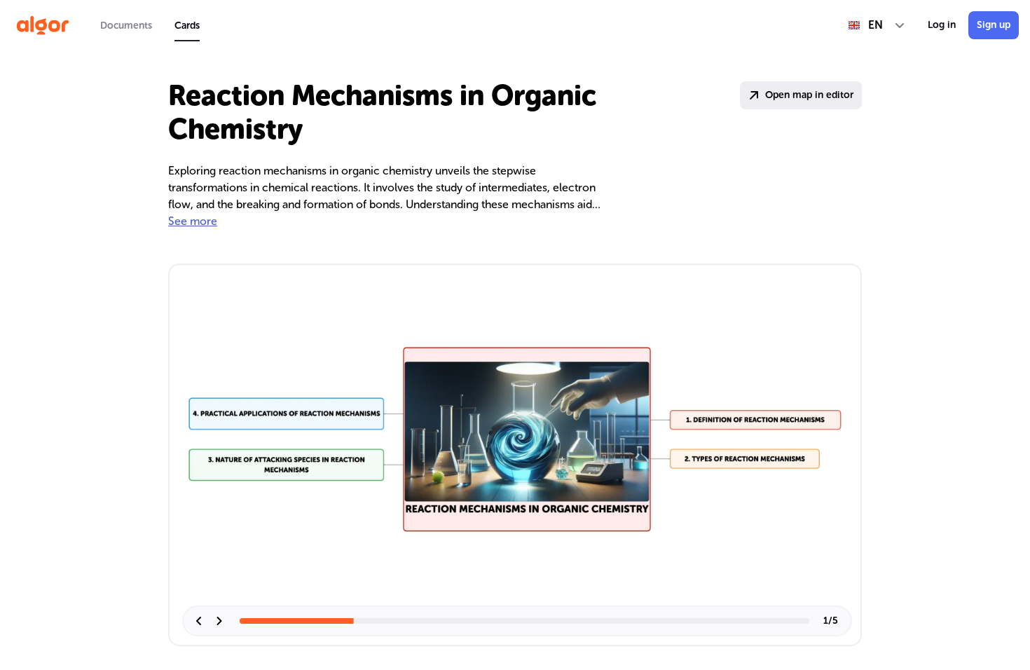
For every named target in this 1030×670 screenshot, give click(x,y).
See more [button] (192, 221)
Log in (942, 25)
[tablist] (150, 25)
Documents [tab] (126, 26)
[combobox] (877, 25)
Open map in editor (809, 95)
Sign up (993, 25)
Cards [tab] (187, 26)
